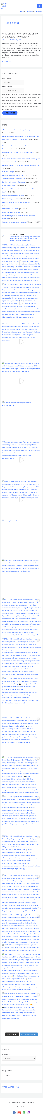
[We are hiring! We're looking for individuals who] (21, 578)
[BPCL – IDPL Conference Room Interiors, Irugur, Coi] (21, 302)
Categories (6, 1054)
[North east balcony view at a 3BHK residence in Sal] (21, 342)
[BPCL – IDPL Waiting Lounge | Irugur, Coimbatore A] (21, 263)
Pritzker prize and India (10, 209)
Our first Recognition (9, 185)
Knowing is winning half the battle (13, 175)
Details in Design (8, 172)
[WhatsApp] (24, 1112)
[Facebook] (14, 1112)
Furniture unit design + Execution (13, 182)
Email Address (7, 86)
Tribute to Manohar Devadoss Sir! (13, 179)
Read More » (6, 62)
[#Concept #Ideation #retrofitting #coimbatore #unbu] (21, 420)
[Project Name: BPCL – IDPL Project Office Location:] (21, 972)
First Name (6, 79)
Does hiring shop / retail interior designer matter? (18, 152)
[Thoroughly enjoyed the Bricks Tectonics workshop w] (21, 460)
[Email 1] (19, 1112)
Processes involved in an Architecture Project (17, 202)
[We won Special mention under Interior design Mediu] (21, 499)
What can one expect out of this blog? (15, 222)
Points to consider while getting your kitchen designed (20, 165)
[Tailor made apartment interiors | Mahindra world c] (21, 1011)
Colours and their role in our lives (13, 195)
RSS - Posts (15, 1087)
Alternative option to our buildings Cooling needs (18, 130)
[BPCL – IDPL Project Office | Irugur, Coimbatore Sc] (21, 933)
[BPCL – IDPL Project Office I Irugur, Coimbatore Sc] (21, 617)
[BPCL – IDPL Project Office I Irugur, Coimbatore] (21, 736)
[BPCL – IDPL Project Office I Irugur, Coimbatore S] (21, 657)
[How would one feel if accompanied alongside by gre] (21, 381)
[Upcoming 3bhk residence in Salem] (21, 539)
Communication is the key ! (11, 212)
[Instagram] (29, 1112)
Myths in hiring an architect (11, 199)
